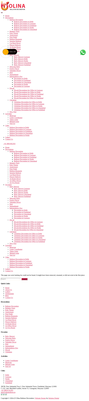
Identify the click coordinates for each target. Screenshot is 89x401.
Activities (8, 114)
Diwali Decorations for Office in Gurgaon (28, 90)
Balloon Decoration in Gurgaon (25, 24)
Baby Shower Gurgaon (22, 57)
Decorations (9, 18)
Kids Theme (14, 33)
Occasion (8, 185)
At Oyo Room (14, 183)
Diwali (12, 88)
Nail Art (12, 123)
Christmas (13, 100)
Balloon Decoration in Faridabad (25, 25)
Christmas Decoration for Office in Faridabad (29, 110)
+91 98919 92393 (7, 390)
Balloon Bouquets (16, 39)
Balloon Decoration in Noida (24, 27)
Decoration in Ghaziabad (22, 82)
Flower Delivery (15, 45)
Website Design (40, 398)
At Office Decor (15, 181)
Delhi (7, 375)
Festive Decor (14, 69)
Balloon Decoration (16, 20)
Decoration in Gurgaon (22, 86)
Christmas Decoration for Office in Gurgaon (29, 104)
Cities (7, 125)
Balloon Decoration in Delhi (23, 22)
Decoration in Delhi (20, 78)
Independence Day (16, 76)
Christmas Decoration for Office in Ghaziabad (29, 108)
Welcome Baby (15, 67)
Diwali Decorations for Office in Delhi (27, 92)
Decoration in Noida (21, 84)
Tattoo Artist (14, 120)
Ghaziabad (9, 381)
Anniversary (14, 35)
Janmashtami (14, 74)
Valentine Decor (15, 71)
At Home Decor (15, 47)
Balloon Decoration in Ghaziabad (25, 29)
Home (7, 16)
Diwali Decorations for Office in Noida (27, 96)
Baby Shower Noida (21, 61)
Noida (7, 379)
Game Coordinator (16, 118)
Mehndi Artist (14, 122)
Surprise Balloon (15, 41)
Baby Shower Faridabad (22, 65)
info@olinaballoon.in (8, 392)
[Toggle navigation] (2, 12)
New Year (13, 112)
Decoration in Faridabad (22, 80)
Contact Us (9, 139)
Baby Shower (14, 55)
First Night (13, 37)
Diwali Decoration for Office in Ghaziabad (28, 98)
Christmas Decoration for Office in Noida (28, 106)
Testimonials (9, 294)
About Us (8, 290)
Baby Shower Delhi (21, 59)
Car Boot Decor (15, 43)
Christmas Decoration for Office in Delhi (28, 102)
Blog (7, 296)
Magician (13, 116)
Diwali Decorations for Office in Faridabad (28, 94)
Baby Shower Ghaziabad (22, 63)
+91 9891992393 (9, 144)
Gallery (7, 137)
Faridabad (8, 383)
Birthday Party (15, 31)
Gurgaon (8, 377)
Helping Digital (53, 398)
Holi (11, 73)
